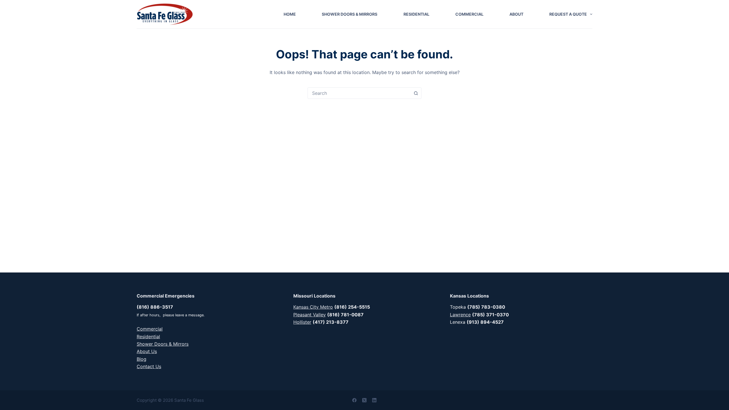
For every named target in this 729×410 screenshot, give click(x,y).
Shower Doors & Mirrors (349, 14)
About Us (147, 351)
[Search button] (415, 93)
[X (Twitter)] (364, 400)
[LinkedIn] (374, 400)
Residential (416, 14)
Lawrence (460, 314)
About (516, 14)
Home (290, 14)
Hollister (302, 322)
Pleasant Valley (309, 314)
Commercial (469, 14)
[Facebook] (354, 400)
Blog (141, 359)
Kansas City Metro (313, 307)
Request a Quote (568, 14)
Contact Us (149, 366)
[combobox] (359, 93)
